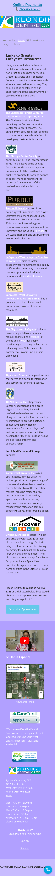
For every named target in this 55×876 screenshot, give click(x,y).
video (24, 340)
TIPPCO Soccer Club (17, 402)
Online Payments (27, 5)
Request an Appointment (23, 609)
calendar (39, 230)
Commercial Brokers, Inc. (20, 473)
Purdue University (16, 208)
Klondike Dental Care (25, 22)
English (25, 841)
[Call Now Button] (48, 870)
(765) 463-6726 (22, 791)
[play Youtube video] (25, 640)
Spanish (24, 848)
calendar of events (31, 276)
